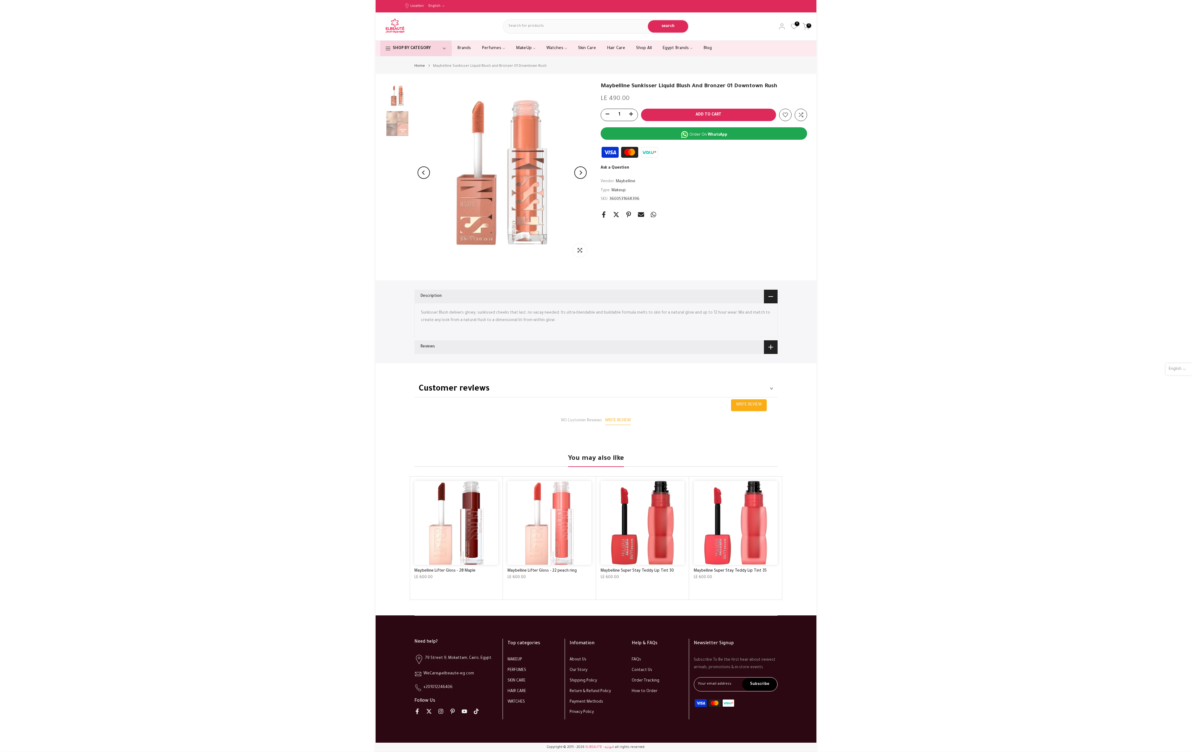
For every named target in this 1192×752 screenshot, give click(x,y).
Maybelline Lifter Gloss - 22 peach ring (542, 571)
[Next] (580, 172)
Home (419, 66)
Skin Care (587, 48)
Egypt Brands (676, 48)
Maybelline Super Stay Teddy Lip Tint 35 (730, 571)
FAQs (636, 660)
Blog (707, 48)
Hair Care (616, 48)
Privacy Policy (582, 712)
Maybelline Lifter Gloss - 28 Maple (445, 571)
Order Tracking (645, 681)
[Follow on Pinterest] (452, 711)
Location (417, 6)
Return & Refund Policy (590, 691)
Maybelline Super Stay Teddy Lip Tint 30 (637, 571)
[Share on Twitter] (616, 214)
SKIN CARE (517, 681)
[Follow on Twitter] (429, 711)
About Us (578, 660)
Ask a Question (615, 168)
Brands (464, 48)
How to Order (644, 691)
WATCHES (516, 702)
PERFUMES (517, 670)
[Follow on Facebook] (417, 711)
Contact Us (642, 670)
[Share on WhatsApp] (653, 214)
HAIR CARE (517, 691)
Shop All (644, 48)
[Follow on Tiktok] (476, 711)
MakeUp (524, 48)
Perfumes (491, 48)
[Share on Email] (641, 214)
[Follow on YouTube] (464, 711)
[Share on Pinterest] (628, 214)
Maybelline (625, 181)
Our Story (578, 670)
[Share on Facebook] (604, 214)
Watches (554, 48)
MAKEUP (515, 660)
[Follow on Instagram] (441, 711)
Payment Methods (586, 702)
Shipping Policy (583, 681)
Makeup (619, 190)
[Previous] (424, 172)
